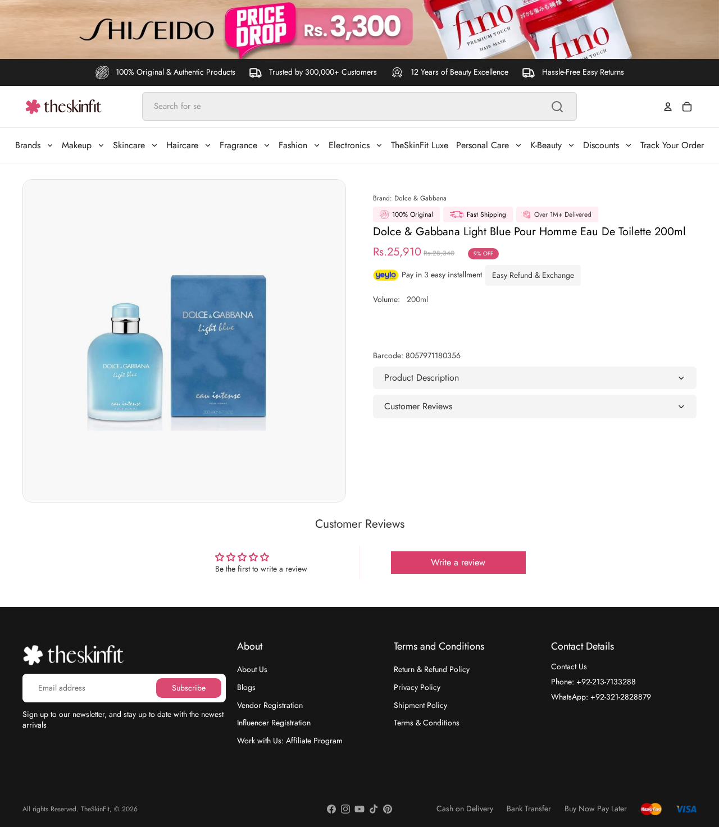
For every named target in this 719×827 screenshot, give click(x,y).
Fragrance (238, 145)
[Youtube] (359, 809)
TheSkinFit (95, 809)
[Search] (557, 107)
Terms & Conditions (426, 722)
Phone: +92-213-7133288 (593, 681)
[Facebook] (331, 809)
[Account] (667, 106)
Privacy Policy (417, 687)
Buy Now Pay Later (596, 808)
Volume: (400, 299)
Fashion (293, 145)
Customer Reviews (418, 406)
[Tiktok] (373, 809)
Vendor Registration (270, 704)
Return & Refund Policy (432, 669)
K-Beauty (546, 145)
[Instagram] (345, 809)
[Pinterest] (387, 809)
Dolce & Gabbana (420, 198)
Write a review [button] (458, 562)
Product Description (421, 377)
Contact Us (569, 666)
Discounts (601, 145)
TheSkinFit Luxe (419, 145)
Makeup (77, 145)
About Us (252, 669)
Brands (27, 145)
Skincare (129, 145)
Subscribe (189, 687)
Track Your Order (672, 145)
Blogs (246, 687)
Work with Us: (290, 740)
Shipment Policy (420, 704)
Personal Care (482, 145)
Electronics (349, 145)
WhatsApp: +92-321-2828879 (601, 696)
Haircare (182, 145)
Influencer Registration (274, 722)
